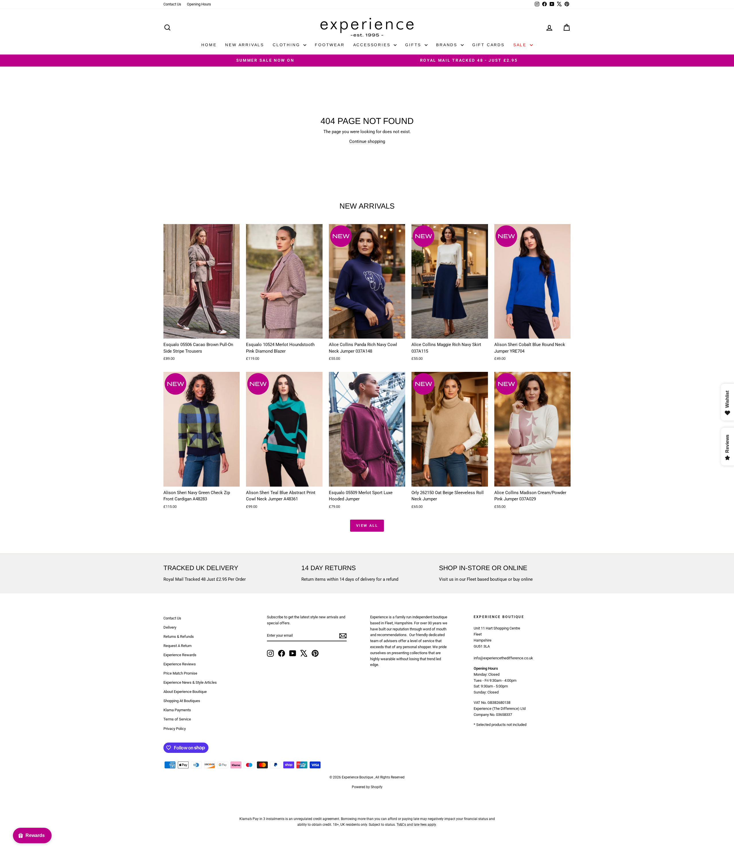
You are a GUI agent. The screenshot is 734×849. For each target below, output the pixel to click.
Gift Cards (488, 44)
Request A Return (177, 646)
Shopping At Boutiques (181, 701)
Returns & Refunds (178, 636)
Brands (447, 44)
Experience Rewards (179, 655)
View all (367, 525)
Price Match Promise (180, 673)
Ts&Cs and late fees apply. (417, 825)
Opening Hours (199, 4)
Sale (520, 44)
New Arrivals (244, 44)
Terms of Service (177, 719)
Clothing (287, 44)
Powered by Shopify (367, 787)
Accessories (373, 44)
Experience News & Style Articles (190, 682)
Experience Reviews (179, 664)
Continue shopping (367, 141)
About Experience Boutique (185, 691)
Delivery (169, 627)
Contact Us (172, 4)
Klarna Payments (177, 710)
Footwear (329, 44)
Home (208, 44)
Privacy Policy (174, 728)
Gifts (414, 44)
